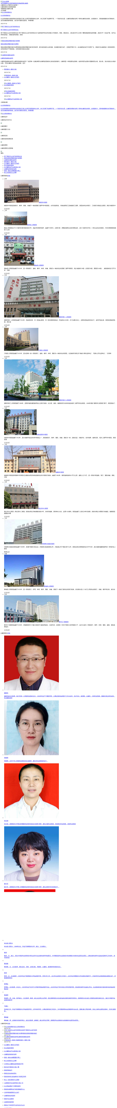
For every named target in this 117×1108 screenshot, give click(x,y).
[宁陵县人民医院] (21, 350)
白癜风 (26, 3)
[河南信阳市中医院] (20, 434)
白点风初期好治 (5, 15)
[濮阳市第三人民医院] (31, 400)
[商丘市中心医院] (21, 508)
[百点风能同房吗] (9, 91)
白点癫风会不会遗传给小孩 (12, 93)
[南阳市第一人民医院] (31, 317)
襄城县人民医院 (49, 586)
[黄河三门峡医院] (31, 622)
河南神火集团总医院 (48, 543)
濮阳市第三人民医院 (65, 400)
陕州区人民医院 (32, 225)
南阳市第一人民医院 (65, 317)
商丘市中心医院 (43, 508)
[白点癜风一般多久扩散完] (12, 83)
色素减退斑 (20, 3)
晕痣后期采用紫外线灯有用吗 (10, 44)
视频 (4, 3)
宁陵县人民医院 (43, 350)
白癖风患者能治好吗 (7, 58)
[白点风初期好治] (6, 12)
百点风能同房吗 (9, 85)
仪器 (10, 3)
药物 (13, 3)
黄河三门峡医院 (64, 622)
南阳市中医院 (43, 202)
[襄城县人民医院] (24, 586)
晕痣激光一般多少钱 (10, 69)
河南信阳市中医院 (42, 434)
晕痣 (15, 3)
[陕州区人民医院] (15, 225)
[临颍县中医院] (30, 472)
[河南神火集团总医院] (23, 543)
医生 (7, 3)
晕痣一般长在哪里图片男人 (12, 170)
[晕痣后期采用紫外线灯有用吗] (10, 41)
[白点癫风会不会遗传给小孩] (13, 99)
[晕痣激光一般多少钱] (11, 75)
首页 (2, 3)
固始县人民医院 (39, 265)
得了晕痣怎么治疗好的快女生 (10, 29)
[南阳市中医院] (21, 202)
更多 (9, 175)
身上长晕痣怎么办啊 (10, 172)
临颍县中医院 (60, 472)
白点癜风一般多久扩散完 (11, 77)
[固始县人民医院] (19, 265)
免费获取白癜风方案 (7, 8)
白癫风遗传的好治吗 (10, 169)
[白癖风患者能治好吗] (7, 55)
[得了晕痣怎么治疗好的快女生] (10, 26)
